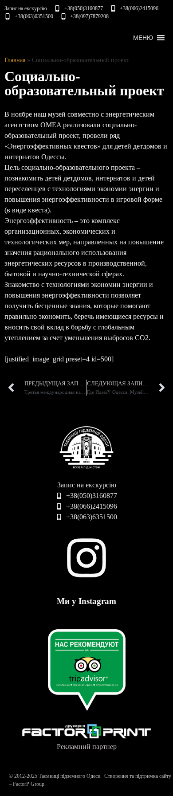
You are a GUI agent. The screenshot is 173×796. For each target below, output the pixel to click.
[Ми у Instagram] (86, 558)
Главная (14, 60)
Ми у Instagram (86, 601)
